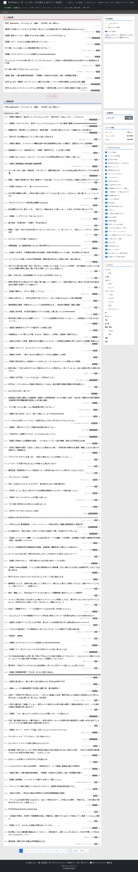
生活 (66, 8)
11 (61, 851)
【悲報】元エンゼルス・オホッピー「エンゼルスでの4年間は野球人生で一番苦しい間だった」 (45, 157)
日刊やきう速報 (89, 473)
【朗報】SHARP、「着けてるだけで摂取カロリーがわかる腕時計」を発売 (37, 354)
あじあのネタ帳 (90, 44)
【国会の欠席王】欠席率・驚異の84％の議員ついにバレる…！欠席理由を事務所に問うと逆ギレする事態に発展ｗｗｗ (54, 341)
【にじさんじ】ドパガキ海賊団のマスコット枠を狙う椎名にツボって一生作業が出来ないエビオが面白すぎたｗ (51, 615)
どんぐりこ (91, 595)
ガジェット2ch (87, 189)
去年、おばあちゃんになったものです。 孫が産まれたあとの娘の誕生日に (37, 484)
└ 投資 (109, 273)
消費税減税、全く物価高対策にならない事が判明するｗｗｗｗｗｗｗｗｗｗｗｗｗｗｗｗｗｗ (44, 245)
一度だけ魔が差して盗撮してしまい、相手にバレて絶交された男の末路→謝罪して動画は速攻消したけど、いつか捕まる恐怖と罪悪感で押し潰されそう (53, 705)
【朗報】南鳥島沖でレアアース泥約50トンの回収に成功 (30, 327)
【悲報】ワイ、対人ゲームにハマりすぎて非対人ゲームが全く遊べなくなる (37, 649)
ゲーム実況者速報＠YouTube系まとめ (80, 423)
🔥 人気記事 (112, 31)
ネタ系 (31, 8)
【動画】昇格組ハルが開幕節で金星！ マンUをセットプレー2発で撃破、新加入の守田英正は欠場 (46, 441)
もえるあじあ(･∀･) (87, 403)
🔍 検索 (129, 118)
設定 (132, 2)
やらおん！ (86, 176)
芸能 (84, 8)
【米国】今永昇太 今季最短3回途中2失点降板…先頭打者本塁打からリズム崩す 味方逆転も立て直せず (48, 252)
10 (56, 851)
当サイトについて (123, 2)
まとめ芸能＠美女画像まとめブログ (84, 782)
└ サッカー (110, 287)
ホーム (6, 12)
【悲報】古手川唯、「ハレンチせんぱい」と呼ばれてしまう (31, 377)
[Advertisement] (119, 76)
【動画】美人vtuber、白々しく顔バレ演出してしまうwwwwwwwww (36, 414)
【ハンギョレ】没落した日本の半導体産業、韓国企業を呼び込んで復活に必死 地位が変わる (44, 259)
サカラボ (89, 364)
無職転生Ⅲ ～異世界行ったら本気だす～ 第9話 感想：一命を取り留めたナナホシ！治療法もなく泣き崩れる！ (50, 130)
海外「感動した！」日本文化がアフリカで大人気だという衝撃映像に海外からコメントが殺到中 (45, 593)
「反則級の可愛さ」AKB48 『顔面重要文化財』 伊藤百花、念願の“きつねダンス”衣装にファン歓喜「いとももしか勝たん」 (54, 817)
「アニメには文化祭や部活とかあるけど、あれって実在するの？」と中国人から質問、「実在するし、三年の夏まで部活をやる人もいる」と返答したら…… (54, 801)
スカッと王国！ (89, 271)
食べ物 (70, 8)
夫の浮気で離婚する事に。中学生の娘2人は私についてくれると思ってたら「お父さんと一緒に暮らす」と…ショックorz (53, 194)
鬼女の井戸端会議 (89, 198)
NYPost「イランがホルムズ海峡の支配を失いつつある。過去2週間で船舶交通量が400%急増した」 (47, 384)
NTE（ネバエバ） (95, 84)
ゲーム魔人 (86, 652)
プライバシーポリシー (69, 866)
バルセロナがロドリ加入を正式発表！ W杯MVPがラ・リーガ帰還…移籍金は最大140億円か (44, 766)
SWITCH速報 (85, 430)
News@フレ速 (88, 337)
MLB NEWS (90, 466)
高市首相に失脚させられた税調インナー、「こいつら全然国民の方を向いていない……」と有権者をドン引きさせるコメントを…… (53, 319)
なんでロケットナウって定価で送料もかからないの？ (29, 743)
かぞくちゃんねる (89, 212)
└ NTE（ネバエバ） (113, 309)
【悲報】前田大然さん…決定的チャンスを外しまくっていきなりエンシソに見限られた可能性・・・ (47, 361)
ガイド (113, 2)
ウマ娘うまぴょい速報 (87, 507)
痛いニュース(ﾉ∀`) (87, 453)
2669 (82, 851)
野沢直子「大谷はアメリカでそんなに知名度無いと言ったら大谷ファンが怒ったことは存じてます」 (47, 665)
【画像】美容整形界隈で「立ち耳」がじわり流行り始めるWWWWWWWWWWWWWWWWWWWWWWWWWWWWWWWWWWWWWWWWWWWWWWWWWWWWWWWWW (54, 673)
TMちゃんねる (88, 493)
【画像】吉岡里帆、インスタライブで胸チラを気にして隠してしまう (35, 779)
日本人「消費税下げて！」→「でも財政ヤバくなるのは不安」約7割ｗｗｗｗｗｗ (39, 609)
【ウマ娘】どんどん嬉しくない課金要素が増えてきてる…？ (27, 48)
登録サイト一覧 (103, 2)
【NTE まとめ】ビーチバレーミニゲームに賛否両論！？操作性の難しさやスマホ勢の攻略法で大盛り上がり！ (46, 88)
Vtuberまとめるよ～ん (89, 65)
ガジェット (60, 8)
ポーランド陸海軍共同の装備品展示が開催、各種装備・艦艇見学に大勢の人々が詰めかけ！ (43, 547)
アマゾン (97, 25)
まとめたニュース (89, 57)
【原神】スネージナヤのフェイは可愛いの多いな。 (28, 497)
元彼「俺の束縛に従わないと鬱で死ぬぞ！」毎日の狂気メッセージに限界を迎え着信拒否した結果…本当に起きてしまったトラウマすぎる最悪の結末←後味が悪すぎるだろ (53, 721)
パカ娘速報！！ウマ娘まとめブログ (85, 72)
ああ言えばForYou (84, 437)
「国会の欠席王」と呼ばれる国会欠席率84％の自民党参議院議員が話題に (36, 793)
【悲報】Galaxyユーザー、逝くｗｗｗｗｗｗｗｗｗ (28, 186)
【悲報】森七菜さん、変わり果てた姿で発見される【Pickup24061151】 (36, 681)
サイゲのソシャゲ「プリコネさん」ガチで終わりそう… (29, 736)
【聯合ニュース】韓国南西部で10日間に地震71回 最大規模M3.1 (34, 688)
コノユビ (90, 357)
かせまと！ (91, 387)
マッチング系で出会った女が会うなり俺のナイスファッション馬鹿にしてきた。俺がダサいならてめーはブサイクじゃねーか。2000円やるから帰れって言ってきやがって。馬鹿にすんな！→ (54, 600)
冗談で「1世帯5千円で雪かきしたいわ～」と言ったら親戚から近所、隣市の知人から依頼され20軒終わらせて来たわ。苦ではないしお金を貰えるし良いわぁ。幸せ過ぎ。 (54, 696)
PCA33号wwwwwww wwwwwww (22, 809)
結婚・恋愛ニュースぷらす (86, 139)
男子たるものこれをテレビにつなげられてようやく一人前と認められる (35, 576)
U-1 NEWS (89, 323)
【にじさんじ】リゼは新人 (18, 477)
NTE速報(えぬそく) (85, 84)
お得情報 (8, 8)
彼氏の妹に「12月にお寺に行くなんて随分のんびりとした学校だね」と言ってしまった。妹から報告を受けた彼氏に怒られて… (54, 369)
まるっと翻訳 (90, 278)
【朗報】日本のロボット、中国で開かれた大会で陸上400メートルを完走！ (37, 560)
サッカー (95, 241)
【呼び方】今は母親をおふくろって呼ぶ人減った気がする (30, 136)
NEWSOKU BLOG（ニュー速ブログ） (81, 166)
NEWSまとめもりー (86, 294)
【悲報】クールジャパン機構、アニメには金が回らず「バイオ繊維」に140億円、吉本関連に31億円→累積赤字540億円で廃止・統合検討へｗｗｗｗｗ (54, 539)
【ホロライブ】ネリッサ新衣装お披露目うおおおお (28, 202)
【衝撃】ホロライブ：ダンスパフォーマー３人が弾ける (29, 348)
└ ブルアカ (110, 302)
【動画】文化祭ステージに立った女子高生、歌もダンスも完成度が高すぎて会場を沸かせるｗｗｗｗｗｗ (44, 29)
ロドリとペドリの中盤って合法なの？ (23, 239)
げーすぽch (90, 821)
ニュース (24, 8)
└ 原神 (109, 305)
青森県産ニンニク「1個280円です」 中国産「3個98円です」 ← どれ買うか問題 (39, 150)
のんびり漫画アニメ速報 (82, 380)
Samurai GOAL (87, 241)
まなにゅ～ (91, 287)
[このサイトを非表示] (99, 119)
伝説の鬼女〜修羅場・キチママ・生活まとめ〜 (83, 700)
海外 (88, 8)
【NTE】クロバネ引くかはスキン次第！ (23, 511)
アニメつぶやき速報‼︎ (83, 133)
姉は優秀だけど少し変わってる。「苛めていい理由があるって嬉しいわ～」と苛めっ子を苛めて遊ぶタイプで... (51, 209)
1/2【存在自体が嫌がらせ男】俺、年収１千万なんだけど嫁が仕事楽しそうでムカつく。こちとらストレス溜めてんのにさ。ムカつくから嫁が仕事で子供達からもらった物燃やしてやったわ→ (54, 657)
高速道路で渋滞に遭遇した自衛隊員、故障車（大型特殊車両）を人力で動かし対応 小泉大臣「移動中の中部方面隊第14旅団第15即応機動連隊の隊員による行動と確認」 (54, 398)
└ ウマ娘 (110, 295)
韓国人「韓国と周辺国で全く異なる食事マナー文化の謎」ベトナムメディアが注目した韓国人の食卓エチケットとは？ (54, 180)
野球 (96, 159)
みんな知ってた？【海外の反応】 (84, 632)
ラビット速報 (89, 314)
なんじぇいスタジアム (88, 160)
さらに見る (52, 96)
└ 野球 (109, 284)
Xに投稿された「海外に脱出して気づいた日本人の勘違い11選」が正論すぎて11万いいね (42, 531)
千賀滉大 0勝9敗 (15, 636)
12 (65, 851)
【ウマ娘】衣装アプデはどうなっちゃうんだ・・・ (24, 69)
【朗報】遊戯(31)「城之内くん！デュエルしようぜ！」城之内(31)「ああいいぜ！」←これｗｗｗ (46, 117)
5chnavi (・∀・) (35, 2)
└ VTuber (110, 331)
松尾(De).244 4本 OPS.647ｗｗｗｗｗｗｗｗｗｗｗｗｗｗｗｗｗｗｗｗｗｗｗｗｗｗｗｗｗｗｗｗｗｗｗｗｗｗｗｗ (53, 517)
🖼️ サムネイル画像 (114, 27)
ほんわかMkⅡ (90, 486)
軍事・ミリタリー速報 (86, 550)
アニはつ (86, 119)
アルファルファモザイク (88, 32)
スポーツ (37, 8)
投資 (96, 387)
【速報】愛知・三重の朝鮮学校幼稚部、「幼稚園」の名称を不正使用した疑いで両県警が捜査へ (41, 75)
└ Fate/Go (110, 298)
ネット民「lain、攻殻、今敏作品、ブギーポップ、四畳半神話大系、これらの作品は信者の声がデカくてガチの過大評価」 (53, 171)
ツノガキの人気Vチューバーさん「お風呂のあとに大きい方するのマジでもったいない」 (42, 420)
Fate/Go (95, 493)
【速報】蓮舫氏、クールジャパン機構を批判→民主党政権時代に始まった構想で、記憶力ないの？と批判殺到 (50, 143)
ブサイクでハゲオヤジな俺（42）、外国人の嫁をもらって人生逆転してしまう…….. (40, 457)
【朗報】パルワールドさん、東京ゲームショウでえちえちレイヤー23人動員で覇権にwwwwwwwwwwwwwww (52, 123)
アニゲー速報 (87, 38)
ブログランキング (91, 2)
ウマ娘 (98, 50)
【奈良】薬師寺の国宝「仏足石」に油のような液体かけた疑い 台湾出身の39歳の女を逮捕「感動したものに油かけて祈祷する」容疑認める (54, 448)
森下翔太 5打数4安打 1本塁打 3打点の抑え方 (27, 223)
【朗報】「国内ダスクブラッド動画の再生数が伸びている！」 (32, 427)
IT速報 (91, 330)
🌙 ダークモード (113, 23)
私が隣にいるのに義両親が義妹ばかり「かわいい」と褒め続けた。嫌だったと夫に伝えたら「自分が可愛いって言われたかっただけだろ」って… (54, 833)
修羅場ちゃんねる (89, 605)
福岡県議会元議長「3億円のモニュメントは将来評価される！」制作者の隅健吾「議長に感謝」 (45, 305)
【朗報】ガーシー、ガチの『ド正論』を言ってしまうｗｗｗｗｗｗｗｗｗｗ (37, 730)
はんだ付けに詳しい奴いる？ (19, 391)
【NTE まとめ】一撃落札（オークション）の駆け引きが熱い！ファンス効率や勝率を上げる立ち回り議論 (44, 82)
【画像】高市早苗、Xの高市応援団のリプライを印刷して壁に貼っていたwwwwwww (41, 311)
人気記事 (80, 2)
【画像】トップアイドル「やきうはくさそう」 (26, 216)
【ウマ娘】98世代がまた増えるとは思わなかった (27, 504)
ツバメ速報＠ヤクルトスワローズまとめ (83, 844)
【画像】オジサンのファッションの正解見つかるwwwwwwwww (29, 54)
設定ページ (112, 37)
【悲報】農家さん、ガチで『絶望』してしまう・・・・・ (30, 291)
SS (54, 8)
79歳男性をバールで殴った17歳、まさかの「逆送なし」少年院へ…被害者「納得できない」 (43, 334)
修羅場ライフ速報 (89, 373)
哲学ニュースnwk (88, 543)
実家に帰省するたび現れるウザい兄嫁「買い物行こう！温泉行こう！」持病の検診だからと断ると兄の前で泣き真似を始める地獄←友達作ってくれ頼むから (54, 283)
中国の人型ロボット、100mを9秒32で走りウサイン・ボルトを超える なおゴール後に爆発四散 (45, 298)
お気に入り (71, 2)
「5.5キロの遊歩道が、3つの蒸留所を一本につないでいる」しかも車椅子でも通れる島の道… (44, 629)
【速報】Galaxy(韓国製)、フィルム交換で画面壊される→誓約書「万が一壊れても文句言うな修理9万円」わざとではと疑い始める (54, 568)
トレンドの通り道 (87, 350)
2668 (75, 851)
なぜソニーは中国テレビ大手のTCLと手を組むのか (28, 759)
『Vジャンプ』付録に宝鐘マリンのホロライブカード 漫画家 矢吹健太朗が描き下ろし (41, 786)
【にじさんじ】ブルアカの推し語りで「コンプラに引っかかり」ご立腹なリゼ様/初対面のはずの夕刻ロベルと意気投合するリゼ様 (51, 61)
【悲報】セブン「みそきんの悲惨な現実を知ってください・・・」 (30, 41)
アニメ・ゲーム (47, 8)
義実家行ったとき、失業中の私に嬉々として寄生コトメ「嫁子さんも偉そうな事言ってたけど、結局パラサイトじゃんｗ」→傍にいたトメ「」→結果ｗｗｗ (54, 584)
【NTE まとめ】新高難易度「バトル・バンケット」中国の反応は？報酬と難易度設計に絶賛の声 (45, 524)
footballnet (89, 443)
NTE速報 (85, 513)
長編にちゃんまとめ (88, 661)
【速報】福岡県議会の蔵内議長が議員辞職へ (25, 163)
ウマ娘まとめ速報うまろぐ (88, 50)
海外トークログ (89, 235)
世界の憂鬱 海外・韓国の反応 (86, 182)
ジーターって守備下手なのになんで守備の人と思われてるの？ (32, 463)
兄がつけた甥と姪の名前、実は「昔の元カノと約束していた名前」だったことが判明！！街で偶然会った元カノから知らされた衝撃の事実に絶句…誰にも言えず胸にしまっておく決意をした (54, 267)
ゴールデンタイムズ (87, 153)
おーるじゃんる (90, 78)
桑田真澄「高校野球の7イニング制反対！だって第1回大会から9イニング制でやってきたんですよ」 (46, 470)
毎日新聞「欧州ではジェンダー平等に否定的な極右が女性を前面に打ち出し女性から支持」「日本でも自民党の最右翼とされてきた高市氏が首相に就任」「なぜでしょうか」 (54, 751)
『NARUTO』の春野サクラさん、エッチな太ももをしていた (31, 434)
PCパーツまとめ (86, 393)
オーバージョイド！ (88, 459)
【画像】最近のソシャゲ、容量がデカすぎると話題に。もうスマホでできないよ (35, 35)
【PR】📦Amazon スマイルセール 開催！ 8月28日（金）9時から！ (32, 23)
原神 (96, 500)
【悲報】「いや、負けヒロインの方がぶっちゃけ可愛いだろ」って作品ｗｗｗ (38, 713)
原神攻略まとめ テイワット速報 (85, 500)
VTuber (98, 65)
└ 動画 (109, 334)
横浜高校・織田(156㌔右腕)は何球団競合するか (26, 841)
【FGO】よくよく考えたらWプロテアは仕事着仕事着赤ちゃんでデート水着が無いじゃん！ (43, 490)
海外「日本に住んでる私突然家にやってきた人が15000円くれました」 (35, 275)
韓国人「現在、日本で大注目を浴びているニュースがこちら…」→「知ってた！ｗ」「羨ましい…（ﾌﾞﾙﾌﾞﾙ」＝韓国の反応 (53, 230)
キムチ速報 (89, 262)
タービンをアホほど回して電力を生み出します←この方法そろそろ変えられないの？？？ (42, 554)
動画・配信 (77, 8)
